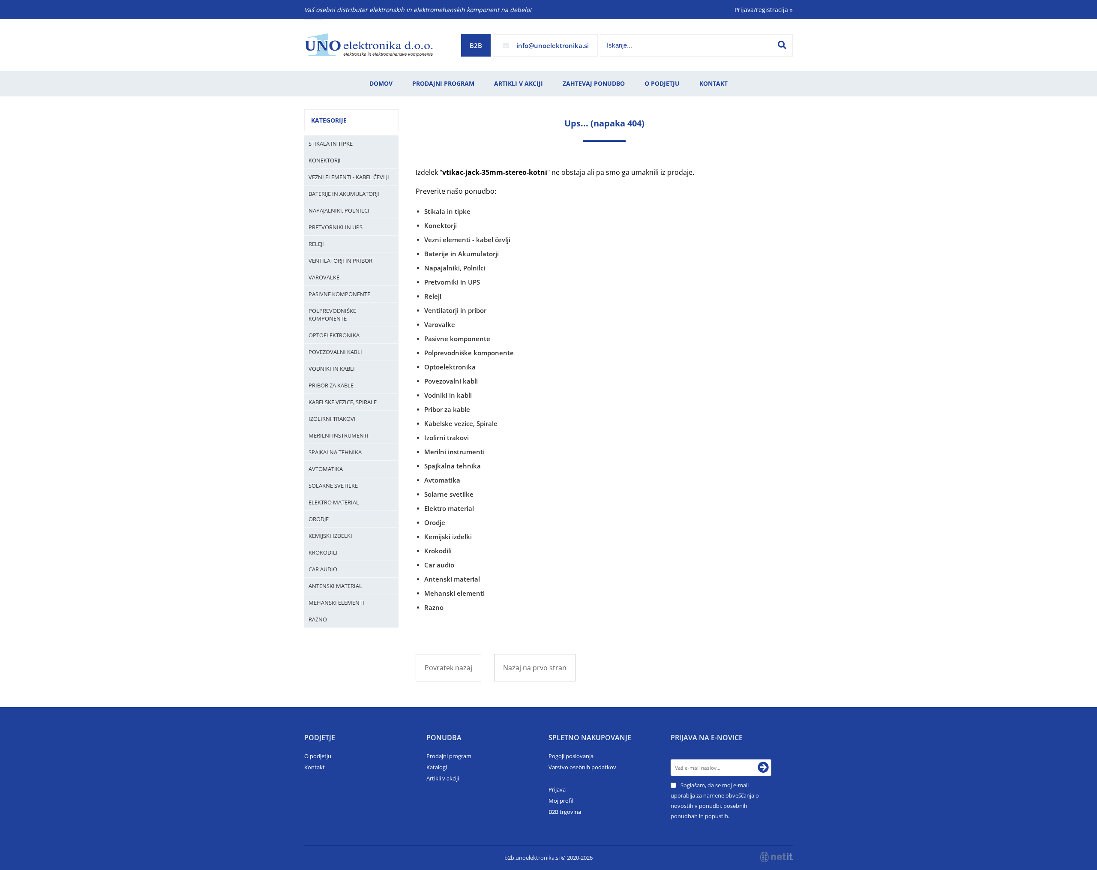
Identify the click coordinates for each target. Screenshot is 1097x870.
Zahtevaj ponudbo (594, 83)
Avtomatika (326, 469)
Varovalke (324, 277)
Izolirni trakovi (332, 419)
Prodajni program (443, 83)
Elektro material (334, 502)
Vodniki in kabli (332, 368)
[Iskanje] (782, 45)
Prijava (557, 789)
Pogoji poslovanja (570, 756)
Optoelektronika (334, 335)
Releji (316, 244)
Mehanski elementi (336, 602)
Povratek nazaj (448, 667)
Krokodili (323, 552)
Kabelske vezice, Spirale (343, 402)
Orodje (319, 519)
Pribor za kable (331, 385)
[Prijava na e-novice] (763, 767)
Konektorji (325, 160)
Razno (318, 619)
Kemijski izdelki (330, 536)
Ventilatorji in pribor (340, 260)
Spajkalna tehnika (335, 452)
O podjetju (662, 83)
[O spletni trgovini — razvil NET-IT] (776, 857)
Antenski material (335, 586)
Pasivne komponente (339, 294)
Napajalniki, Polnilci (339, 210)
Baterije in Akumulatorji (344, 194)
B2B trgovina (564, 812)
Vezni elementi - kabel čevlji (349, 177)
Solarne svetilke (333, 485)
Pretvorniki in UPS (336, 227)
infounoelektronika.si (552, 45)
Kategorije (329, 120)
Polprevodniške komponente (332, 314)
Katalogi (436, 767)
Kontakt (713, 83)
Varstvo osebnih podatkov (582, 767)
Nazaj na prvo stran (534, 667)
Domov (381, 83)
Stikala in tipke (331, 143)
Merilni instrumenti (339, 435)
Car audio (323, 569)
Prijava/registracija (763, 10)
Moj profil (560, 800)
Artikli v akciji (518, 83)
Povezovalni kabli (335, 352)
